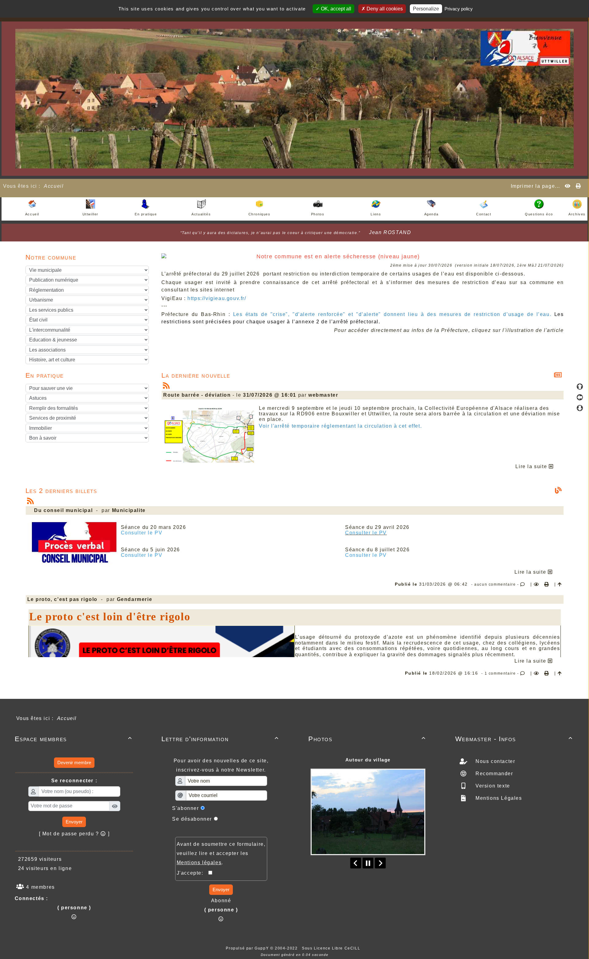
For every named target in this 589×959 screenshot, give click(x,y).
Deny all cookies (384, 8)
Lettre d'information (220, 739)
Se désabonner (192, 819)
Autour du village (368, 759)
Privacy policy (459, 8)
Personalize (426, 8)
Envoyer (74, 821)
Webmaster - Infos (514, 739)
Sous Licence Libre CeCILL (332, 948)
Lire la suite (532, 466)
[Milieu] (580, 397)
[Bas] (580, 408)
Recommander (493, 773)
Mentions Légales (498, 798)
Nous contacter (494, 761)
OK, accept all (335, 8)
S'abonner (185, 808)
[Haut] (580, 386)
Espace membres (73, 739)
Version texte (492, 785)
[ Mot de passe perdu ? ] (74, 833)
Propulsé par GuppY (248, 948)
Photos (367, 739)
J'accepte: (193, 873)
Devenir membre (74, 762)
